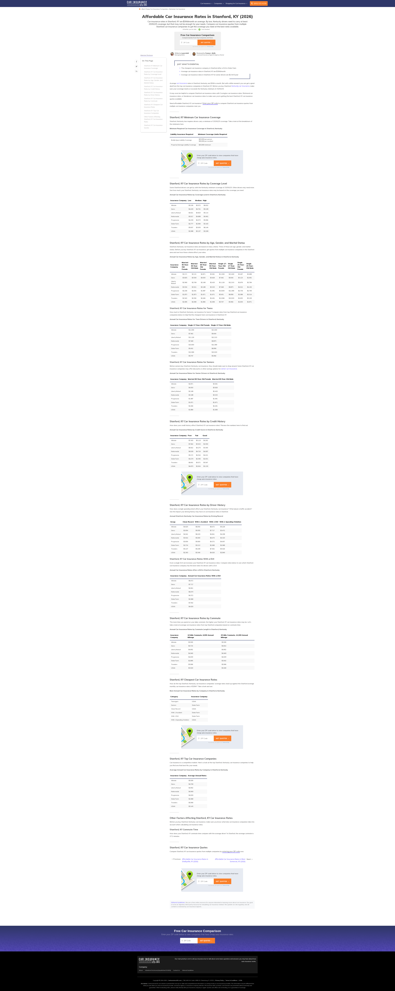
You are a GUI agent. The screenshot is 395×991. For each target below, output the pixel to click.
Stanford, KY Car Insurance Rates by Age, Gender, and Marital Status (153, 80)
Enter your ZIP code (210, 103)
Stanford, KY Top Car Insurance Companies (151, 112)
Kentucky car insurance (240, 86)
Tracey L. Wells (210, 53)
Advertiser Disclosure (146, 55)
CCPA (240, 980)
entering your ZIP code (231, 851)
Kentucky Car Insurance (177, 9)
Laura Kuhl (185, 53)
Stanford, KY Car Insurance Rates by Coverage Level (153, 73)
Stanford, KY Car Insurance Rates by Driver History (153, 94)
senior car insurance (229, 369)
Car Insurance (205, 3)
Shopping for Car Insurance (235, 3)
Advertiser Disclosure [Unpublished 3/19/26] (158, 970)
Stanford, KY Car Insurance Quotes (153, 126)
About (141, 970)
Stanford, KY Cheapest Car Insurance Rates (153, 106)
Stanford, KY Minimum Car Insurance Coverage (153, 67)
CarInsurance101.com (174, 980)
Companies (218, 3)
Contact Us (176, 970)
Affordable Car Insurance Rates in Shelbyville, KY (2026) (195, 860)
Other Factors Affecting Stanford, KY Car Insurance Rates (153, 119)
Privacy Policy (219, 980)
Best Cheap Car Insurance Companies (155, 9)
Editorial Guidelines (178, 902)
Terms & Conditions (231, 980)
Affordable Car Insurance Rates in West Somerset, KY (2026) (230, 860)
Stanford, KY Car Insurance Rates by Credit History (153, 88)
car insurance (182, 83)
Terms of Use (210, 46)
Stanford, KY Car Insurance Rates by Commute (153, 100)
